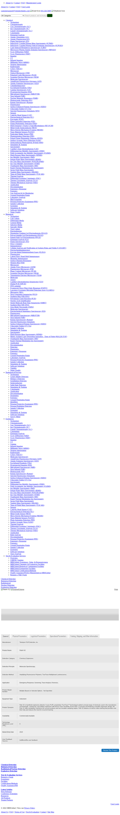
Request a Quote (7, 777)
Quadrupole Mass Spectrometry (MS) (24, 166)
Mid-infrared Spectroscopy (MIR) (22, 467)
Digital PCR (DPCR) (18, 284)
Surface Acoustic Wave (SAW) (21, 522)
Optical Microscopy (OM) (20, 73)
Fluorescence (15, 105)
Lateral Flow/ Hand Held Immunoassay (25, 256)
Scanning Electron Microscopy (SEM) (24, 77)
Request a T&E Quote (18, 575)
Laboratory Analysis (17, 197)
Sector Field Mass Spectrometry (22, 170)
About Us (9, 3)
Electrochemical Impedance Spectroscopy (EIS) (28, 311)
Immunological (15, 246)
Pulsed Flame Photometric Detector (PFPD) (26, 138)
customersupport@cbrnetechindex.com (15, 11)
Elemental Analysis (17, 35)
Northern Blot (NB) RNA (20, 296)
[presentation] (6, 636)
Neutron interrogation (18, 450)
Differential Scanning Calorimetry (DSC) (25, 178)
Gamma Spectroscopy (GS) (20, 90)
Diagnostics (14, 349)
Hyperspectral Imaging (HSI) (21, 92)
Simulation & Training (18, 145)
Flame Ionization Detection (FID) (22, 121)
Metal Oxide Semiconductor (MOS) (23, 128)
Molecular (14, 278)
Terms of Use (19, 812)
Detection (13, 347)
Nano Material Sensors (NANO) (22, 132)
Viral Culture (15, 229)
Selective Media (16, 225)
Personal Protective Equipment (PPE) (24, 202)
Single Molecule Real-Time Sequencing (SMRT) (28, 303)
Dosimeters (14, 396)
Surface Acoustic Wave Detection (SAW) (25, 140)
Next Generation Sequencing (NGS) (23, 294)
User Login (26, 7)
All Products (5, 798)
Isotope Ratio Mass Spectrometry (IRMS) (25, 159)
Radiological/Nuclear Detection (7, 584)
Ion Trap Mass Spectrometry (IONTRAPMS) (27, 162)
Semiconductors (16, 383)
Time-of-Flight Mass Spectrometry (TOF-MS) (27, 174)
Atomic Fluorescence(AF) (20, 39)
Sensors (13, 113)
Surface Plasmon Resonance (20, 261)
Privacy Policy (29, 808)
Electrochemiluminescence (20, 250)
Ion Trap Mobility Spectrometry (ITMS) (25, 164)
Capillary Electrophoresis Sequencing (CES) (26, 282)
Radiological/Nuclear (13, 372)
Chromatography (16, 24)
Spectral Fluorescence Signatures (22, 322)
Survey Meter (15, 417)
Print (116, 589)
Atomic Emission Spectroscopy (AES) (24, 83)
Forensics (13, 191)
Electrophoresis (16, 231)
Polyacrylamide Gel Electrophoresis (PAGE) (26, 235)
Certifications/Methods (9, 783)
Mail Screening (16, 199)
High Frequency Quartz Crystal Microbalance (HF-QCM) (31, 126)
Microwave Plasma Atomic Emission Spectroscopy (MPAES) (33, 50)
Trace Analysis (15, 554)
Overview (14, 558)
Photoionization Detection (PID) (22, 136)
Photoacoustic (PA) (17, 472)
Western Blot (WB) (17, 263)
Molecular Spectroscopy (19, 79)
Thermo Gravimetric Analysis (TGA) (24, 180)
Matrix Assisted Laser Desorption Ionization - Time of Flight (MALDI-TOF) (38, 337)
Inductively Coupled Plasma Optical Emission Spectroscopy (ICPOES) (36, 46)
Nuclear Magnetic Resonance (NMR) (24, 98)
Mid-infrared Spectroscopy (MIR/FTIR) (25, 94)
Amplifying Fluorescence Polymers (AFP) (26, 81)
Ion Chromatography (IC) (19, 29)
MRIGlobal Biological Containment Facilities (27, 566)
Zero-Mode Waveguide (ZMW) (22, 307)
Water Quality (15, 212)
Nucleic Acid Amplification (20, 301)
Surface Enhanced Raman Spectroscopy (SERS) (28, 107)
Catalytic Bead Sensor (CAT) (21, 115)
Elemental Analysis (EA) (19, 240)
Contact (17, 3)
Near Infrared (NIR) (17, 96)
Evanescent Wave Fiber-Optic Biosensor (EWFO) (28, 288)
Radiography (15, 67)
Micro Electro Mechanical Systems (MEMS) (26, 130)
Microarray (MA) (16, 292)
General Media (15, 223)
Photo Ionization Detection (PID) (22, 520)
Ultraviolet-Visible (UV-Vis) (20, 109)
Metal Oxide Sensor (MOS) (20, 514)
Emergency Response (18, 189)
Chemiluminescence (17, 86)
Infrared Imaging (16, 60)
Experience (5, 779)
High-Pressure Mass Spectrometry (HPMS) (26, 155)
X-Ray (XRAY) (16, 69)
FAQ (23, 3)
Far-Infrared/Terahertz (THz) (21, 88)
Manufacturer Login (33, 3)
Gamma (13, 444)
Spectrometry (15, 147)
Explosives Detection (9, 587)
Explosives (10, 419)
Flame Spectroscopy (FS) (19, 41)
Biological (9, 214)
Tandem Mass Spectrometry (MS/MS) (24, 172)
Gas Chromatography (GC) (20, 27)
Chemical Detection (8, 579)
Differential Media (17, 221)
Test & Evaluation (32, 812)
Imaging (13, 56)
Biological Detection (8, 581)
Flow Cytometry (16, 244)
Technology (14, 22)
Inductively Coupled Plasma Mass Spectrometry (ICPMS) (31, 43)
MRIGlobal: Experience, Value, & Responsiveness (29, 562)
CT (11, 58)
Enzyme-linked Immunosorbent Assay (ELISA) (28, 252)
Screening (14, 206)
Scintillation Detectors (18, 381)
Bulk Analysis (15, 535)
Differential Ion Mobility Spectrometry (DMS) (27, 151)
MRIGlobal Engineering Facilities (22, 569)
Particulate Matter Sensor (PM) (21, 134)
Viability (13, 368)
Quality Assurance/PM (9, 786)
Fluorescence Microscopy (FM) (22, 269)
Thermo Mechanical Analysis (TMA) (24, 183)
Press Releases (6, 792)
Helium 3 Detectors (17, 379)
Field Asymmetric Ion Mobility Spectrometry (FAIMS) (30, 153)
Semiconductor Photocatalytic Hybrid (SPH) (26, 143)
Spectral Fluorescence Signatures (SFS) (24, 111)
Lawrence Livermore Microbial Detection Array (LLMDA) (32, 290)
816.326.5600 (46, 11)
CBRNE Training (16, 560)
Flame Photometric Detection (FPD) (23, 124)
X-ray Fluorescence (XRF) (20, 54)
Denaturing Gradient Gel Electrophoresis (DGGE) (29, 233)
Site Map (50, 812)
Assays (13, 280)
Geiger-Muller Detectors (19, 377)
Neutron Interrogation (18, 64)
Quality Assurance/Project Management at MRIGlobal (30, 573)
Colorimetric (15, 33)
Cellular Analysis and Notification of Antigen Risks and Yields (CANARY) (38, 248)
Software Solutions (17, 210)
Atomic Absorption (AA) (19, 37)
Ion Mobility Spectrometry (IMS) (22, 157)
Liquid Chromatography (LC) (21, 31)
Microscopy (14, 71)
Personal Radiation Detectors (21, 406)
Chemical (9, 20)
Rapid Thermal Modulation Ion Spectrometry (27, 168)
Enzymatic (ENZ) (17, 119)
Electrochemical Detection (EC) (22, 117)
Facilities (4, 781)
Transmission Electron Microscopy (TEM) (26, 275)
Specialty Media (16, 227)
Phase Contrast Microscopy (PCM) (23, 271)
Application (14, 185)
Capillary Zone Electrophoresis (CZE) (24, 149)
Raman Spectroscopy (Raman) (21, 102)
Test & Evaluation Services (16, 556)
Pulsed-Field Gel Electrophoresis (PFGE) (25, 237)
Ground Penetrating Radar (20, 195)
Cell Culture (14, 218)
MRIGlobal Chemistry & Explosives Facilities (27, 564)
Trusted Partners (7, 800)
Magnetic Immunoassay (19, 259)
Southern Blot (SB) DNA (19, 305)
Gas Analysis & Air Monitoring (22, 193)
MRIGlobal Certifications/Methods (23, 571)
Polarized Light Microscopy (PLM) (23, 75)
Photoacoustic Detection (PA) (21, 100)
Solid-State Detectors (18, 385)
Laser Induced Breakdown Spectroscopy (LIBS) (28, 48)
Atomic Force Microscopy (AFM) (23, 267)
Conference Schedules (9, 794)
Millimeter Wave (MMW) (19, 62)
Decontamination (16, 187)
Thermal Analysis (16, 176)
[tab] (6, 636)
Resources (5, 796)
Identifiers (14, 402)
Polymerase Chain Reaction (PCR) (23, 299)
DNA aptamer (15, 286)
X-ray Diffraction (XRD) (19, 52)
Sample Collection (17, 204)
